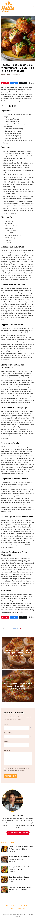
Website (6, 742)
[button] (30, 6)
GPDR (13, 908)
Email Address (8, 733)
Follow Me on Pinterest (19, 833)
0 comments (16, 74)
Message (7, 750)
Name (6, 724)
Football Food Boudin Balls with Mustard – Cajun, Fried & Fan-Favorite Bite (17, 67)
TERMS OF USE (23, 905)
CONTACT (21, 908)
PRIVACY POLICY (10, 905)
